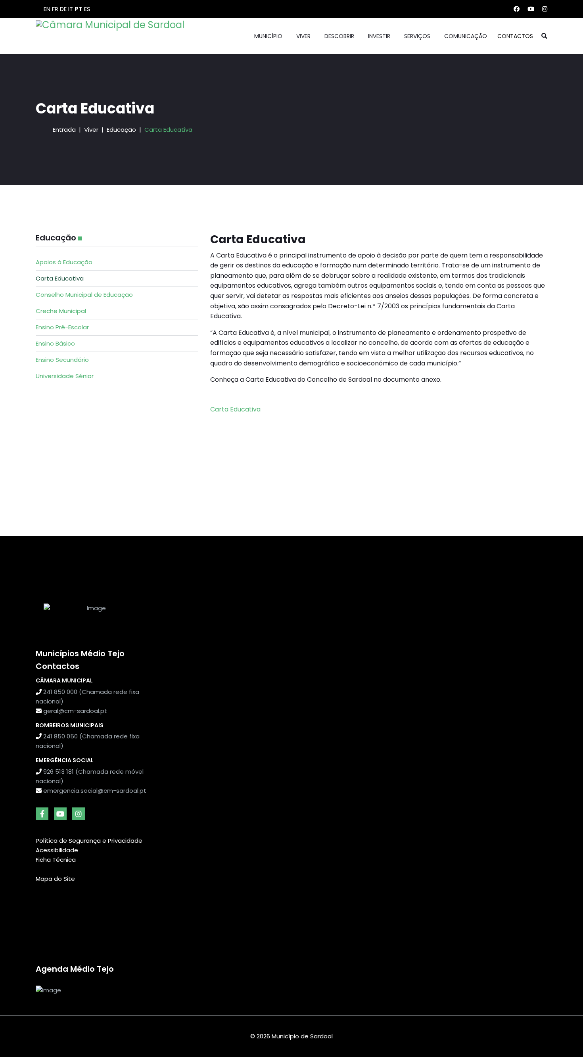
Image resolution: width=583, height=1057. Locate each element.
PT (78, 9)
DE (63, 9)
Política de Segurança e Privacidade (89, 840)
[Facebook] (517, 9)
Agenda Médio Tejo (75, 968)
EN (47, 9)
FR (55, 9)
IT (70, 9)
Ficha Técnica (56, 859)
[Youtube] (530, 9)
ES (87, 9)
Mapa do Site (55, 878)
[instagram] (78, 813)
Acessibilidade (57, 850)
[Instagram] (544, 9)
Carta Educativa (235, 409)
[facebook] (42, 813)
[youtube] (60, 813)
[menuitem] (117, 262)
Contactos (515, 36)
